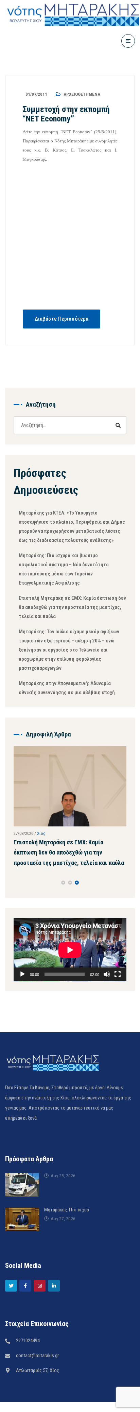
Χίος (55, 828)
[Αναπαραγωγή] (22, 989)
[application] (70, 965)
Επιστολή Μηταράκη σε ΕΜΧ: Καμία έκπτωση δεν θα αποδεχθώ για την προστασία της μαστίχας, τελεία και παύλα (72, 607)
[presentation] (17, 898)
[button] (63, 898)
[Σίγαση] (106, 989)
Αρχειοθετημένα (82, 94)
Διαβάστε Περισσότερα (61, 319)
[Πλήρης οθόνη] (117, 989)
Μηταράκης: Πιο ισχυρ (66, 1225)
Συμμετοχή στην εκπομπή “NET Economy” (66, 114)
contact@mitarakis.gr (37, 1371)
